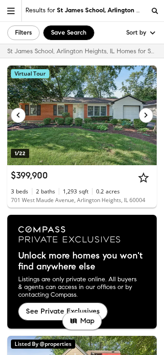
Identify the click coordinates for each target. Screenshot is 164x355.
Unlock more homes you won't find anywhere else (80, 261)
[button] (11, 10)
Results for (86, 10)
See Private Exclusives (63, 311)
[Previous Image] (18, 115)
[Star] (143, 177)
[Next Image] (146, 115)
